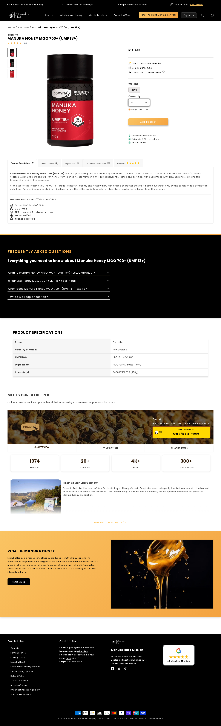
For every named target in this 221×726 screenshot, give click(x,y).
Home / (13, 27)
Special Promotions (21, 694)
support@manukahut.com (81, 647)
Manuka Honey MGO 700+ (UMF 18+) (56, 27)
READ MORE (18, 581)
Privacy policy (120, 718)
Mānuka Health (18, 662)
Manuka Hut (71, 718)
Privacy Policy (18, 657)
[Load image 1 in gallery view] (12, 52)
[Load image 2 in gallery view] (12, 63)
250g (134, 89)
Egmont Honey (18, 652)
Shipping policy (156, 718)
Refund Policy (18, 676)
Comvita (15, 648)
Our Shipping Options (22, 671)
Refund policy (105, 718)
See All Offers (196, 4)
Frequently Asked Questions (25, 666)
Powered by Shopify (87, 718)
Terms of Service (20, 680)
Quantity (134, 96)
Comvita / (25, 27)
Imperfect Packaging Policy (25, 689)
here (68, 658)
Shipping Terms (19, 685)
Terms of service (138, 718)
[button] (48, 15)
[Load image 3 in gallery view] (12, 73)
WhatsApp (82, 651)
